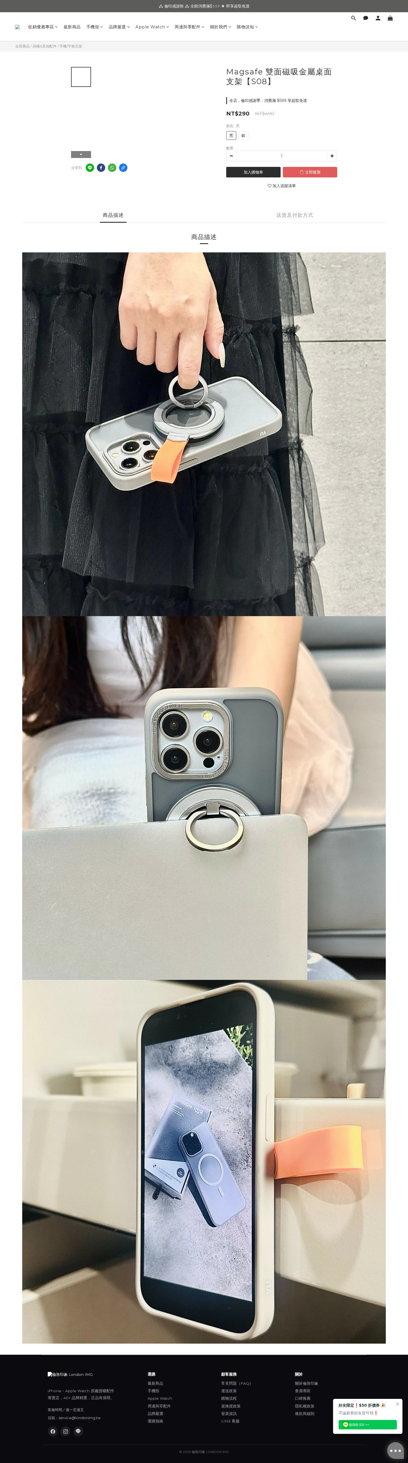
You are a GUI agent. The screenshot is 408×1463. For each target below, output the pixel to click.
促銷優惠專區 (41, 26)
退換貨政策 (231, 1406)
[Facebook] (53, 1431)
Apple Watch (150, 26)
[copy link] (123, 168)
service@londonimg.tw (79, 1418)
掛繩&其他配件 (44, 46)
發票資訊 (229, 1413)
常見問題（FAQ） (237, 1383)
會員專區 (303, 1391)
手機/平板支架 (70, 46)
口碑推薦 (303, 1398)
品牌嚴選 (117, 26)
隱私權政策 (304, 1406)
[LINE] (78, 1431)
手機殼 (92, 26)
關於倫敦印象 (306, 1383)
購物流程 (229, 1398)
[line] (90, 168)
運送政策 (229, 1391)
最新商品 (72, 26)
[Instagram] (65, 1431)
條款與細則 (304, 1413)
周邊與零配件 (187, 26)
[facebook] (101, 168)
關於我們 (218, 26)
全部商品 (22, 46)
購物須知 (245, 26)
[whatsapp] (112, 168)
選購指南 (155, 1421)
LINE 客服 (230, 1421)
